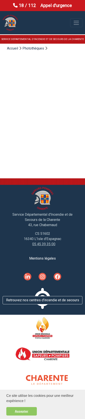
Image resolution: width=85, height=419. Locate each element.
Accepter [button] (21, 411)
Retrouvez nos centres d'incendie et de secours (42, 300)
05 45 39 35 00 (43, 244)
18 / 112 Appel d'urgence (45, 5)
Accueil (12, 48)
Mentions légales (42, 258)
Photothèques (33, 48)
